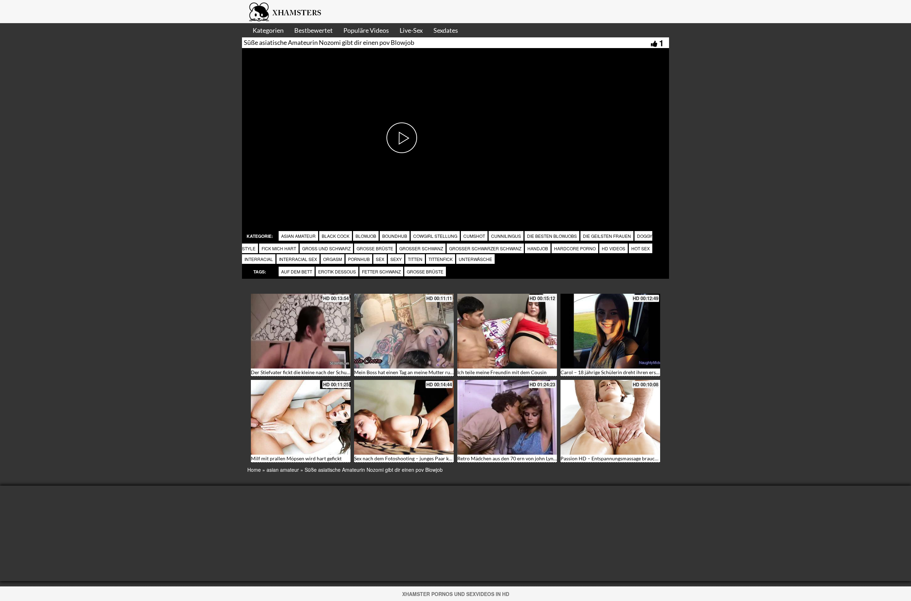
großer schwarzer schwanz (485, 248)
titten (415, 259)
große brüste (375, 248)
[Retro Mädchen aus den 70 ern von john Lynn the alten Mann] (507, 417)
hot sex (640, 248)
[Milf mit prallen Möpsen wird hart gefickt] (301, 417)
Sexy (396, 259)
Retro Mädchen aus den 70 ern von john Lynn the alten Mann (523, 458)
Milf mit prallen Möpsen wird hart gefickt (296, 458)
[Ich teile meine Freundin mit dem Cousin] (507, 331)
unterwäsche (475, 259)
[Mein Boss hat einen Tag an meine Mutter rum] (404, 331)
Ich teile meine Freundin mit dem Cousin (502, 372)
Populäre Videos (366, 30)
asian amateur (298, 236)
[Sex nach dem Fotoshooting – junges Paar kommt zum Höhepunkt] (404, 417)
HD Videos (613, 248)
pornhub (359, 259)
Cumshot (474, 236)
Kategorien (268, 30)
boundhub (394, 236)
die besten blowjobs (552, 236)
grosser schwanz (421, 248)
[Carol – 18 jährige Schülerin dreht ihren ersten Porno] (610, 331)
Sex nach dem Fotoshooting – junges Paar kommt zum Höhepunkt (426, 458)
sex (380, 259)
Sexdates (445, 30)
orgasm (332, 259)
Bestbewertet (313, 30)
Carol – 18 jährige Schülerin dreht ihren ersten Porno (619, 372)
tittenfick (440, 259)
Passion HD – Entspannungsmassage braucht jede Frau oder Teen (632, 458)
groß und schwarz (326, 248)
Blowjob (366, 236)
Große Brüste (425, 271)
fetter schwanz (381, 271)
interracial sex (298, 259)
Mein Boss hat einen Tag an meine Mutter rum (404, 372)
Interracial (258, 259)
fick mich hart (279, 248)
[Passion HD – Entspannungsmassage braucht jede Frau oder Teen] (610, 417)
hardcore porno (575, 248)
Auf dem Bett (296, 271)
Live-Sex (411, 30)
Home (254, 469)
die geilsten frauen (607, 236)
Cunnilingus (506, 236)
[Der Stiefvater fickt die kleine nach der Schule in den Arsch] (301, 331)
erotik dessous (337, 271)
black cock (335, 236)
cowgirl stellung (435, 236)
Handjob (537, 248)
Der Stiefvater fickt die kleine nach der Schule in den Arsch (315, 372)
